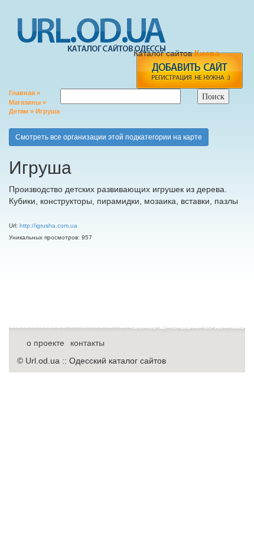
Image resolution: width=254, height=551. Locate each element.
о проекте (45, 343)
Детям (18, 111)
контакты (87, 343)
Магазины (25, 102)
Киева (208, 53)
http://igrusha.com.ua (48, 225)
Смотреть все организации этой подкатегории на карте (108, 137)
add (189, 71)
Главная (22, 92)
